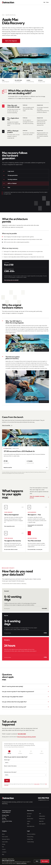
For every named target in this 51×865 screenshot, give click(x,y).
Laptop (28, 821)
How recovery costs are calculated (11, 280)
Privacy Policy (30, 836)
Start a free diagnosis (11, 41)
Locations (4, 852)
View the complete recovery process (37, 497)
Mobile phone (42, 818)
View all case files (6, 425)
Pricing (3, 844)
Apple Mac (41, 821)
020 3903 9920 (22, 734)
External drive (30, 818)
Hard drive (29, 813)
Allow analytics (45, 861)
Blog (3, 854)
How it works (5, 836)
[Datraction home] (8, 2)
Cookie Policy (30, 839)
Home (3, 14)
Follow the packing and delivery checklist (26, 736)
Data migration (42, 823)
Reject (37, 861)
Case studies (5, 841)
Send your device (6, 839)
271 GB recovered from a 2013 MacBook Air (19, 451)
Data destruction (30, 826)
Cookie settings (30, 841)
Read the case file (8, 467)
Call (44, 2)
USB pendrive (42, 816)
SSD (40, 813)
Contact (4, 849)
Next (7, 780)
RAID (28, 823)
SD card (29, 816)
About (3, 834)
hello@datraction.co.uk (43, 800)
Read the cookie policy (21, 863)
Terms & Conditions (31, 834)
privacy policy (36, 784)
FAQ (3, 846)
